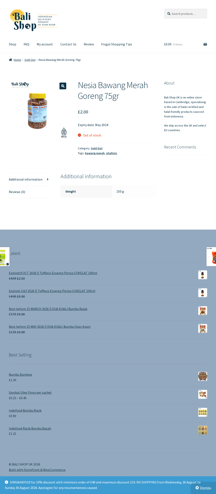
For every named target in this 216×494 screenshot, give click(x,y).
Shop (12, 44)
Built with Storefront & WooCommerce (37, 470)
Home (17, 60)
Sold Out (29, 60)
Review (89, 44)
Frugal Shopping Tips (116, 44)
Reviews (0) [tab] (17, 192)
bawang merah (95, 153)
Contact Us (68, 44)
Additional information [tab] (25, 179)
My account (45, 44)
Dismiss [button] (205, 488)
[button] (62, 86)
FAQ (26, 44)
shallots (111, 153)
